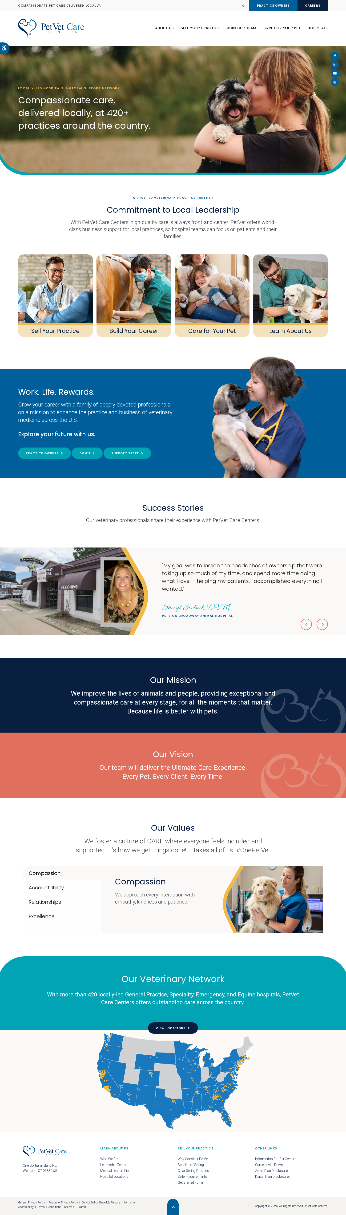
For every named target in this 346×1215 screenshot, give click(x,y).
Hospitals (318, 27)
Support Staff (125, 453)
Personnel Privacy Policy (63, 1202)
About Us (164, 27)
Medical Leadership (114, 1171)
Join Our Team (241, 27)
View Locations (170, 1028)
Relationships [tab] (45, 902)
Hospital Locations (114, 1176)
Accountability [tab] (46, 887)
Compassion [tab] (45, 873)
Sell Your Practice (200, 27)
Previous (306, 624)
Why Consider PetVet (193, 1159)
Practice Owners (273, 6)
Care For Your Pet (282, 27)
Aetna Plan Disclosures (272, 1171)
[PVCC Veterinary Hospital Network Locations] (173, 1081)
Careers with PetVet (269, 1165)
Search (82, 1207)
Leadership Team (113, 1165)
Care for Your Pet (212, 331)
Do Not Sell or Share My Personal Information (108, 1202)
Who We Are (109, 1159)
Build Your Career (133, 331)
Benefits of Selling (191, 1165)
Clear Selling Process (193, 1171)
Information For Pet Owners (275, 1159)
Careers (312, 6)
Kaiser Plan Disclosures (272, 1176)
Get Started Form (190, 1182)
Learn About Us (290, 331)
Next (322, 624)
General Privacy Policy (31, 1202)
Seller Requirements (192, 1176)
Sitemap (69, 1207)
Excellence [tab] (42, 916)
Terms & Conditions (49, 1207)
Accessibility (26, 1207)
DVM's (85, 453)
